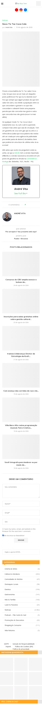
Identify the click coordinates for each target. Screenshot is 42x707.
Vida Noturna (22, 630)
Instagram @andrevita (12, 652)
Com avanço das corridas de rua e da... (21, 391)
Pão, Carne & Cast (9, 702)
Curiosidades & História (22, 579)
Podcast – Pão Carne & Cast (22, 615)
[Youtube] (16, 9)
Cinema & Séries (22, 569)
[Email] (25, 9)
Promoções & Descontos (22, 620)
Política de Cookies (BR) (24, 646)
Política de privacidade (21, 649)
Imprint (8, 646)
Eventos (22, 589)
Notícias (22, 610)
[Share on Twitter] (30, 204)
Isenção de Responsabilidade (24, 644)
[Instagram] (21, 9)
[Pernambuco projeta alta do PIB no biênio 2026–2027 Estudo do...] (21, 678)
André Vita (8, 27)
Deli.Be (17, 153)
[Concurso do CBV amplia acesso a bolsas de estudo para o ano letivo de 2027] (21, 264)
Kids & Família (22, 600)
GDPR (6, 644)
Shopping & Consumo (22, 625)
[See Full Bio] (27, 193)
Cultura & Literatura (22, 574)
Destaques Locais (22, 584)
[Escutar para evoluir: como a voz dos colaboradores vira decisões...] (21, 664)
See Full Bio (20, 193)
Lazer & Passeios (22, 605)
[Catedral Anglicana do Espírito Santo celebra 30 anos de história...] (21, 693)
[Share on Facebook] (28, 204)
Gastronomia (22, 594)
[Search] (38, 3)
